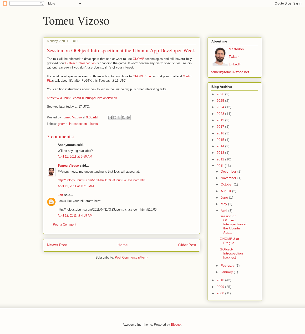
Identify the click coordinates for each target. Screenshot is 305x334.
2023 (221, 114)
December (229, 171)
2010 (221, 280)
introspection (78, 124)
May (224, 204)
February (228, 265)
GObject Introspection (80, 63)
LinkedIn (235, 64)
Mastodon (236, 49)
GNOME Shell (142, 76)
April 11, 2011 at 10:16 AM (76, 186)
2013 (221, 152)
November (229, 178)
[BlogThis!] (114, 117)
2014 (221, 146)
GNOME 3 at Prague (229, 241)
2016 (221, 133)
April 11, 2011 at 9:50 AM (75, 156)
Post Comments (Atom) (131, 257)
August (226, 191)
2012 (221, 159)
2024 (221, 107)
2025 (221, 100)
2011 (221, 166)
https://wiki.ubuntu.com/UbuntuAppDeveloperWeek (82, 98)
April (224, 210)
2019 (221, 120)
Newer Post (57, 245)
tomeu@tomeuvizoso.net (230, 72)
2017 (221, 126)
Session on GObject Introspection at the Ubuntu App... (233, 224)
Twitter (234, 56)
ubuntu (93, 124)
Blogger (176, 324)
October (227, 184)
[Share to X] (119, 117)
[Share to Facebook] (123, 117)
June (225, 197)
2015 (221, 140)
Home (122, 245)
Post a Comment (64, 224)
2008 (221, 293)
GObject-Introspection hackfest (231, 253)
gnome (62, 124)
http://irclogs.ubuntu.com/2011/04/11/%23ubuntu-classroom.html (102, 180)
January (227, 272)
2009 (221, 287)
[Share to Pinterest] (128, 117)
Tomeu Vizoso (76, 20)
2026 (221, 94)
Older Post (187, 245)
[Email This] (110, 117)
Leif (60, 195)
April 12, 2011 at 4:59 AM (75, 215)
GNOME (138, 59)
